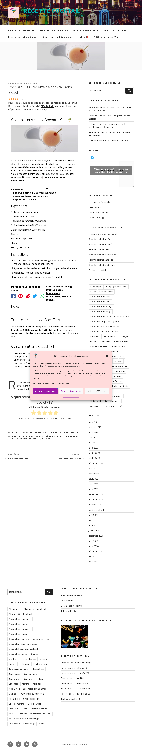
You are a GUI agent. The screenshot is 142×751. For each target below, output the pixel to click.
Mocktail (67, 296)
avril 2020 (93, 541)
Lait (122, 356)
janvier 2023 (94, 458)
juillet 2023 (94, 437)
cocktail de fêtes (122, 316)
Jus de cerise (53, 296)
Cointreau (94, 336)
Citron (93, 291)
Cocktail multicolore (99, 331)
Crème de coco (54, 290)
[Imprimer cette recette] (47, 189)
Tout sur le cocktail (97, 270)
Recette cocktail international (57, 37)
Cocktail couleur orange (59, 286)
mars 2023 (93, 448)
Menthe (25, 684)
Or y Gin (32, 83)
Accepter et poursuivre (45, 391)
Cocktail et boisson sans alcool (104, 326)
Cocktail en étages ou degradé (104, 321)
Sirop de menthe (16, 704)
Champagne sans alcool (116, 286)
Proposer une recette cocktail (103, 234)
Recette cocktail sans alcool (54, 30)
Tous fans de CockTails (99, 202)
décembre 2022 (96, 463)
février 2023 (94, 453)
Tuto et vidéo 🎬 (96, 217)
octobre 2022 (95, 468)
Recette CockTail (52, 11)
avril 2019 (93, 556)
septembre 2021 (96, 510)
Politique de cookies (71, 397)
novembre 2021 (96, 499)
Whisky (123, 406)
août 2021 (93, 515)
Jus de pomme (112, 351)
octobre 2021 (95, 504)
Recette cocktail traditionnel (22, 37)
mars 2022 (93, 489)
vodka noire (95, 406)
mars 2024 (94, 422)
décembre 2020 (96, 536)
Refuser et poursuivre (71, 391)
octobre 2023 (95, 427)
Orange (50, 300)
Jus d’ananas (53, 293)
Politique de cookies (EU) (106, 37)
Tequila (12, 714)
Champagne (95, 286)
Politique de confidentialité (73, 744)
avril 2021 (93, 520)
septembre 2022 (96, 473)
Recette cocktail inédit (114, 30)
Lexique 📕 (83, 37)
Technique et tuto (120, 386)
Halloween (106, 341)
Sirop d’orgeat (115, 381)
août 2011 (93, 561)
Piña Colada (47, 106)
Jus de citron (15, 674)
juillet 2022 (94, 484)
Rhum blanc (14, 699)
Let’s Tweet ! (95, 207)
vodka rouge (110, 406)
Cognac (116, 331)
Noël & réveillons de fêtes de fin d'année (27, 689)
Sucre (24, 709)
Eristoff (93, 341)
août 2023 (93, 432)
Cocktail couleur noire (100, 301)
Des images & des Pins (99, 212)
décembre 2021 (96, 494)
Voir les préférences (97, 391)
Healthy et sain (121, 341)
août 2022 (93, 479)
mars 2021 (93, 525)
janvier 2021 (94, 530)
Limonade (13, 684)
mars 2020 (94, 546)
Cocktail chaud (106, 291)
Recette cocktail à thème (85, 30)
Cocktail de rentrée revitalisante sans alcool (109, 140)
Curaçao (125, 336)
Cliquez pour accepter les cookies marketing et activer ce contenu (111, 170)
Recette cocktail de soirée (21, 30)
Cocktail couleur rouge (100, 311)
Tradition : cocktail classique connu (35, 714)
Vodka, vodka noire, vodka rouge (105, 401)
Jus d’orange (30, 679)
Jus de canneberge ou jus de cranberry (107, 346)
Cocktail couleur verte (100, 316)
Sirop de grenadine (113, 376)
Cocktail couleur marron (101, 296)
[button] (107, 356)
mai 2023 (93, 442)
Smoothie (13, 709)
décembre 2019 (96, 551)
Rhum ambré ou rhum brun (113, 371)
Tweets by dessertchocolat (111, 170)
